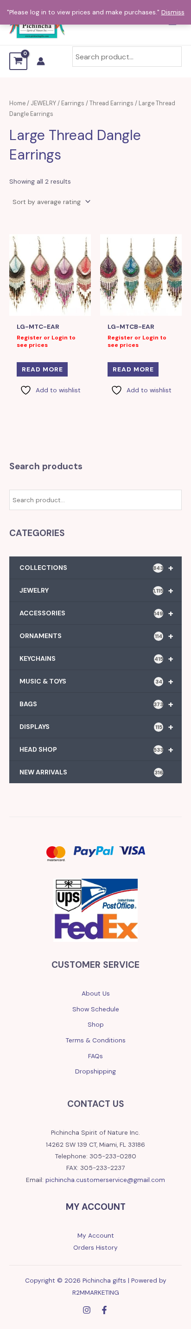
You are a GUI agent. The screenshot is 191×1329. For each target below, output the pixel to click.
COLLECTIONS (96, 568)
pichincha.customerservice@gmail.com (105, 1180)
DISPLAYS (96, 727)
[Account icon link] (41, 61)
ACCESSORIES (96, 613)
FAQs (95, 1056)
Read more (42, 369)
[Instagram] (87, 1310)
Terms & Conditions (96, 1040)
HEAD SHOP (96, 749)
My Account (95, 1235)
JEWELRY (96, 590)
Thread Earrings (111, 103)
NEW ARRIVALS (91, 772)
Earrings (72, 103)
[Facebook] (104, 1310)
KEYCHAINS (96, 658)
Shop (96, 1024)
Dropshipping (95, 1071)
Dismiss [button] (173, 12)
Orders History (95, 1247)
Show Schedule (95, 1009)
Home (17, 103)
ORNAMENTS (96, 636)
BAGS (96, 704)
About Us (96, 993)
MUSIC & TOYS (96, 681)
